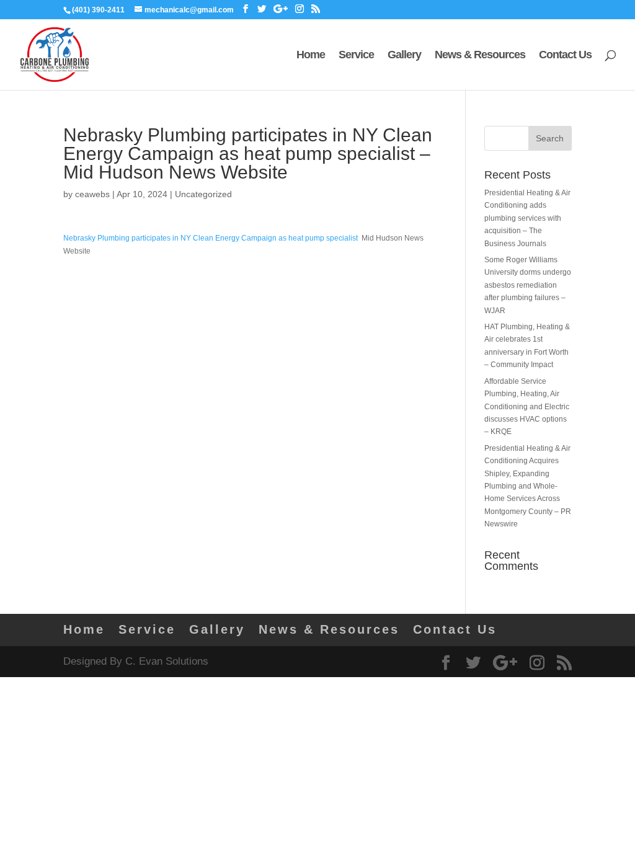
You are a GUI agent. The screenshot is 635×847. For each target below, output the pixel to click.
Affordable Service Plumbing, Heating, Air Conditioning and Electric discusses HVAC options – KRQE (526, 407)
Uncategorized (203, 194)
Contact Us (565, 55)
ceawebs (92, 194)
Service (356, 55)
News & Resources (480, 55)
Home (310, 55)
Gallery (404, 55)
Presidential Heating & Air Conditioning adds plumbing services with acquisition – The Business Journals (527, 218)
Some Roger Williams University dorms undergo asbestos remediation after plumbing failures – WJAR (527, 285)
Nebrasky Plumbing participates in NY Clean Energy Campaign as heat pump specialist (210, 238)
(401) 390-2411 (98, 10)
